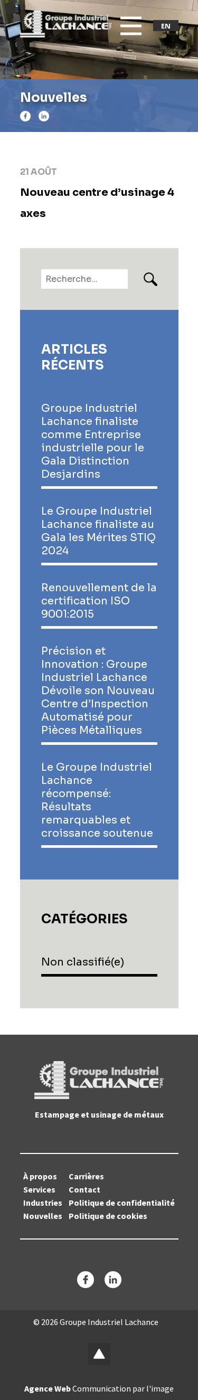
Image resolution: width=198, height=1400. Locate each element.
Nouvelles (42, 1215)
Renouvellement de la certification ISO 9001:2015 (99, 601)
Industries (42, 1202)
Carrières (86, 1176)
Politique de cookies (108, 1215)
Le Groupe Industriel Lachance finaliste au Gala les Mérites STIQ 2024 (98, 531)
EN (166, 26)
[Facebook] (25, 116)
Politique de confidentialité (122, 1202)
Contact (84, 1189)
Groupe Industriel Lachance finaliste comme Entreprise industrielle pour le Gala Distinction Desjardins (92, 441)
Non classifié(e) (82, 962)
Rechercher (150, 279)
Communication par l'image (99, 1388)
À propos (40, 1176)
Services (39, 1189)
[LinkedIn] (44, 116)
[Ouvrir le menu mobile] (131, 25)
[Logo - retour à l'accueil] (66, 24)
